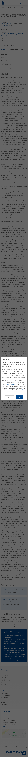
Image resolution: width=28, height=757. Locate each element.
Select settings (9, 397)
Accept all (19, 397)
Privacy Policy (10, 384)
